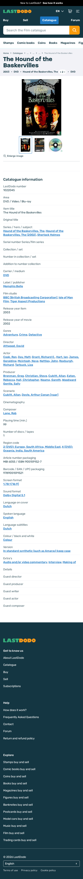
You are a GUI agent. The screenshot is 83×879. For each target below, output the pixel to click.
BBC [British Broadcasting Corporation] (30, 297)
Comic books (26, 43)
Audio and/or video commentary (25, 562)
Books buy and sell (15, 783)
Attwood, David (13, 346)
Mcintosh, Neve (28, 361)
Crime (23, 334)
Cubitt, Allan (57, 376)
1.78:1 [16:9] (11, 484)
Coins (42, 43)
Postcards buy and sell (17, 811)
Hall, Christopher (27, 380)
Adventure (10, 334)
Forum (75, 20)
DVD (73, 71)
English (8, 517)
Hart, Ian (62, 357)
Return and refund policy (19, 738)
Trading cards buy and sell (19, 840)
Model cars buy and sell (18, 819)
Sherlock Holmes (48, 235)
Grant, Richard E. (43, 357)
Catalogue (49, 20)
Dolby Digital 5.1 (14, 495)
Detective (35, 334)
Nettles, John (49, 361)
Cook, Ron (10, 357)
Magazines (68, 43)
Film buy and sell (13, 833)
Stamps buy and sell (16, 762)
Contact (8, 724)
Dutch (7, 506)
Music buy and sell (14, 826)
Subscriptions (12, 686)
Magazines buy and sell (18, 790)
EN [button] (58, 11)
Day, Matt (24, 357)
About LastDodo (13, 658)
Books (53, 43)
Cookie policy (48, 870)
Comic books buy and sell (19, 769)
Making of (69, 562)
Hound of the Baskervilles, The (40, 71)
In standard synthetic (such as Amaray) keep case (37, 551)
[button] (70, 11)
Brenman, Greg (13, 376)
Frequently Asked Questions (21, 717)
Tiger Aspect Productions (27, 301)
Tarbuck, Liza (24, 365)
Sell (25, 20)
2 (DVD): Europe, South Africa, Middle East (32, 447)
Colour (7, 540)
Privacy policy (29, 870)
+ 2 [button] (61, 72)
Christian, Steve (36, 376)
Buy (5, 20)
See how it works (53, 3)
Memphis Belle (13, 286)
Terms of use (10, 870)
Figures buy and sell (15, 797)
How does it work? (14, 710)
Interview (55, 562)
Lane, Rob (10, 413)
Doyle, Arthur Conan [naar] (40, 394)
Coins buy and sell (14, 776)
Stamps (8, 43)
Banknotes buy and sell (18, 804)
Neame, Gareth (50, 380)
